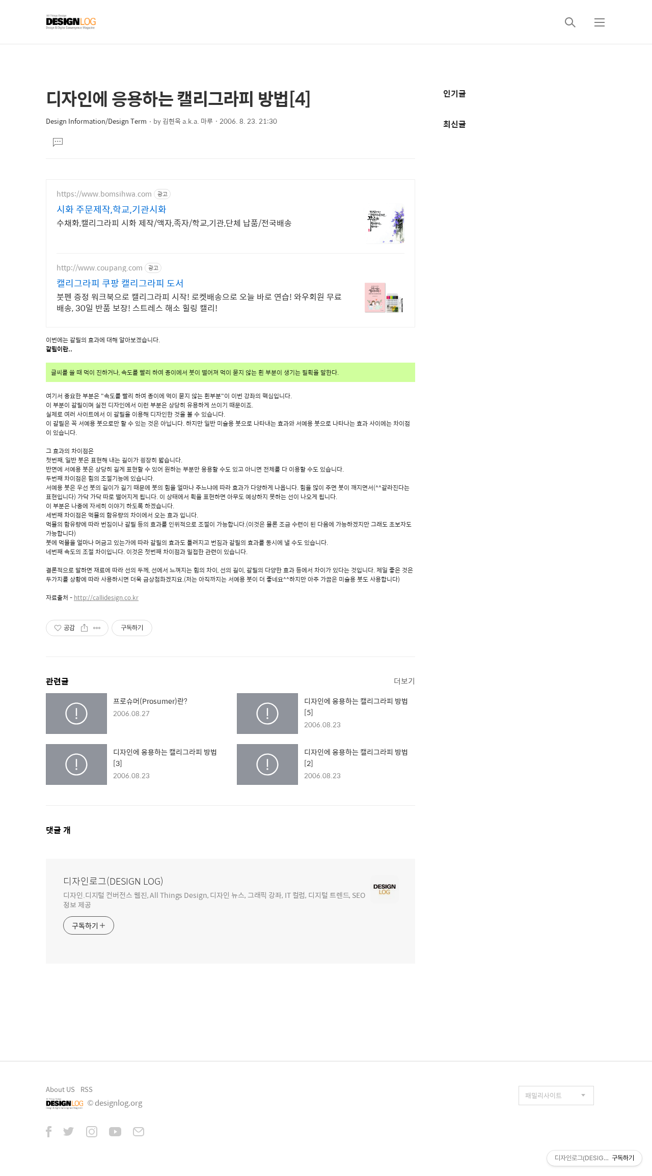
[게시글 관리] (97, 628)
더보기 (404, 681)
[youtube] (115, 1132)
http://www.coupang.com (100, 267)
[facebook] (48, 1132)
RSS (86, 1089)
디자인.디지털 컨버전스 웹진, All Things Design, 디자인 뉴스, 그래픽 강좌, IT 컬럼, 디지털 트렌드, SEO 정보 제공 (214, 899)
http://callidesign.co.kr (106, 597)
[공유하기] (84, 628)
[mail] (138, 1132)
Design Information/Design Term (96, 121)
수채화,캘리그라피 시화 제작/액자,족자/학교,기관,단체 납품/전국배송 (174, 222)
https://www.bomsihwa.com (104, 193)
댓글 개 (58, 830)
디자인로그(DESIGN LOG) (113, 881)
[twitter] (68, 1132)
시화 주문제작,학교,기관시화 (112, 209)
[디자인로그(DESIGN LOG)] (71, 22)
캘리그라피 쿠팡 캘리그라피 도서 (120, 283)
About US (60, 1089)
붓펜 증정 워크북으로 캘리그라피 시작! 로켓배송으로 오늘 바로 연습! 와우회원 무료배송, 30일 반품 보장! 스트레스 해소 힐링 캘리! (199, 302)
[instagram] (91, 1132)
